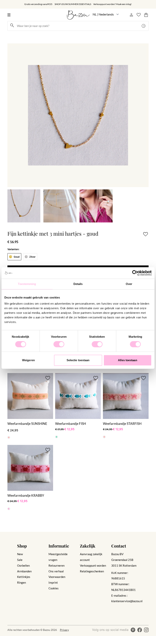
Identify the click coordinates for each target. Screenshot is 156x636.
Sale (19, 559)
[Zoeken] (144, 26)
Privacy (64, 629)
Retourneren (56, 565)
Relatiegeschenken (92, 571)
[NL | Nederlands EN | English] (105, 14)
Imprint (53, 582)
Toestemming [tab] (27, 284)
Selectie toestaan (78, 360)
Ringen (21, 582)
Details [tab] (78, 284)
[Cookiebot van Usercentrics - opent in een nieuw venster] (135, 273)
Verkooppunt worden (93, 565)
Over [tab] (129, 284)
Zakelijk (87, 545)
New (20, 554)
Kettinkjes (23, 576)
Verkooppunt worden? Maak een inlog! (112, 4)
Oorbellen (23, 565)
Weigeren (28, 360)
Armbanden (24, 571)
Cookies (54, 588)
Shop (22, 545)
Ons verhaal (56, 571)
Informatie (59, 545)
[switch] (58, 344)
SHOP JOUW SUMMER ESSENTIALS (73, 4)
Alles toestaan (127, 360)
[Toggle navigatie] (10, 14)
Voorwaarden (57, 576)
